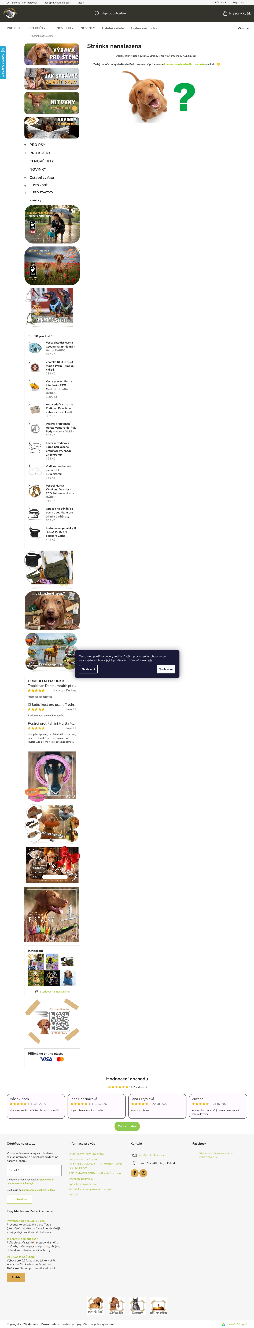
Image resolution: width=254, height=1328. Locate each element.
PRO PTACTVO (43, 192)
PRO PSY (37, 144)
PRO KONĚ (40, 185)
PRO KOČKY (40, 153)
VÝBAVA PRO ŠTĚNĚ (21, 1257)
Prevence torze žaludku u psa (26, 1221)
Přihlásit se (19, 1199)
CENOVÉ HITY (42, 161)
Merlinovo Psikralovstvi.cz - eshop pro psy (216, 1155)
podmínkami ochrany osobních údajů (30, 1181)
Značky (35, 200)
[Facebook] (135, 1173)
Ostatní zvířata (42, 177)
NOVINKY (38, 169)
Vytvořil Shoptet (237, 1324)
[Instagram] (143, 1173)
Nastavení (88, 669)
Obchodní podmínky (81, 1179)
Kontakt (73, 1194)
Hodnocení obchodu (127, 1079)
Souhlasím (166, 669)
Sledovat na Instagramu (55, 992)
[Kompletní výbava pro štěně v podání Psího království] (95, 1306)
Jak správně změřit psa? (58, 2)
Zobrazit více (127, 1126)
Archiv (16, 1277)
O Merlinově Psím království (22, 2)
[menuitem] (13, 28)
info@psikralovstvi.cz (152, 1155)
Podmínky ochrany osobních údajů (90, 1189)
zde (150, 660)
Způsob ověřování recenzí (84, 1184)
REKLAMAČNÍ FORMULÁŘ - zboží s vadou (95, 1173)
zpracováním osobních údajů (38, 1190)
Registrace (238, 2)
